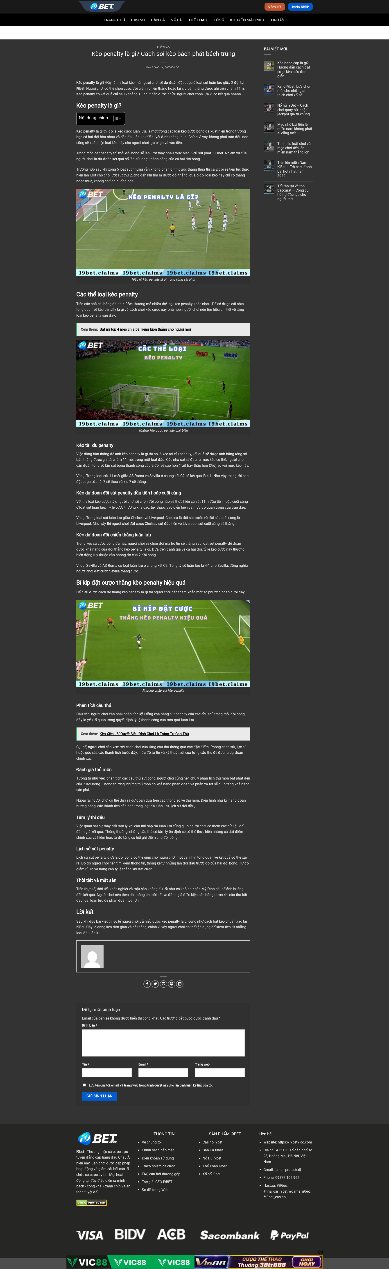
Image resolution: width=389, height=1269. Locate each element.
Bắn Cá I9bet (213, 1150)
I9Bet (80, 88)
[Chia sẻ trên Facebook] (147, 984)
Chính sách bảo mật (158, 1150)
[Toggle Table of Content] (115, 118)
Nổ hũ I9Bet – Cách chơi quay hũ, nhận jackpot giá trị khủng (293, 109)
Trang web (202, 1064)
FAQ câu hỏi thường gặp (161, 1174)
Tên (85, 1064)
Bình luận (89, 1025)
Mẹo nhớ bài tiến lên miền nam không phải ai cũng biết (294, 128)
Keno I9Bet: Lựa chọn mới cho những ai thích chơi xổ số (294, 90)
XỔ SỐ (218, 20)
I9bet (80, 1152)
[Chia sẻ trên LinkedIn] (179, 984)
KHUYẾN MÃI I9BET (247, 20)
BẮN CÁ (158, 20)
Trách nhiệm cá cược (158, 1166)
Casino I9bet (212, 1142)
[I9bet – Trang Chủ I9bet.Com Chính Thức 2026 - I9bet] (101, 6)
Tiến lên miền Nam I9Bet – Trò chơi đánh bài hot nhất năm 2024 (294, 169)
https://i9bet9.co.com (295, 1142)
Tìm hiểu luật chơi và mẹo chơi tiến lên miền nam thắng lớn (294, 148)
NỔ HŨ (177, 20)
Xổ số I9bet (211, 1174)
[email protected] (288, 1170)
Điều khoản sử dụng (158, 1158)
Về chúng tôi (152, 1142)
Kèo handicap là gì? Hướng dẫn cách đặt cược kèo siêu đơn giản (293, 69)
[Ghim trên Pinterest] (171, 984)
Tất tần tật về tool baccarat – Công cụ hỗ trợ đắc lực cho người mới (293, 192)
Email (143, 1064)
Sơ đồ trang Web (155, 1190)
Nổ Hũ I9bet (212, 1158)
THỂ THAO (198, 20)
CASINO (138, 20)
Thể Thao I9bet (215, 1166)
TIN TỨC (277, 20)
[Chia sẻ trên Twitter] (155, 984)
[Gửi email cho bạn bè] (163, 984)
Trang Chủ (114, 20)
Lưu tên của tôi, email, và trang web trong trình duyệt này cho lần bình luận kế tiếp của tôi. (151, 1085)
